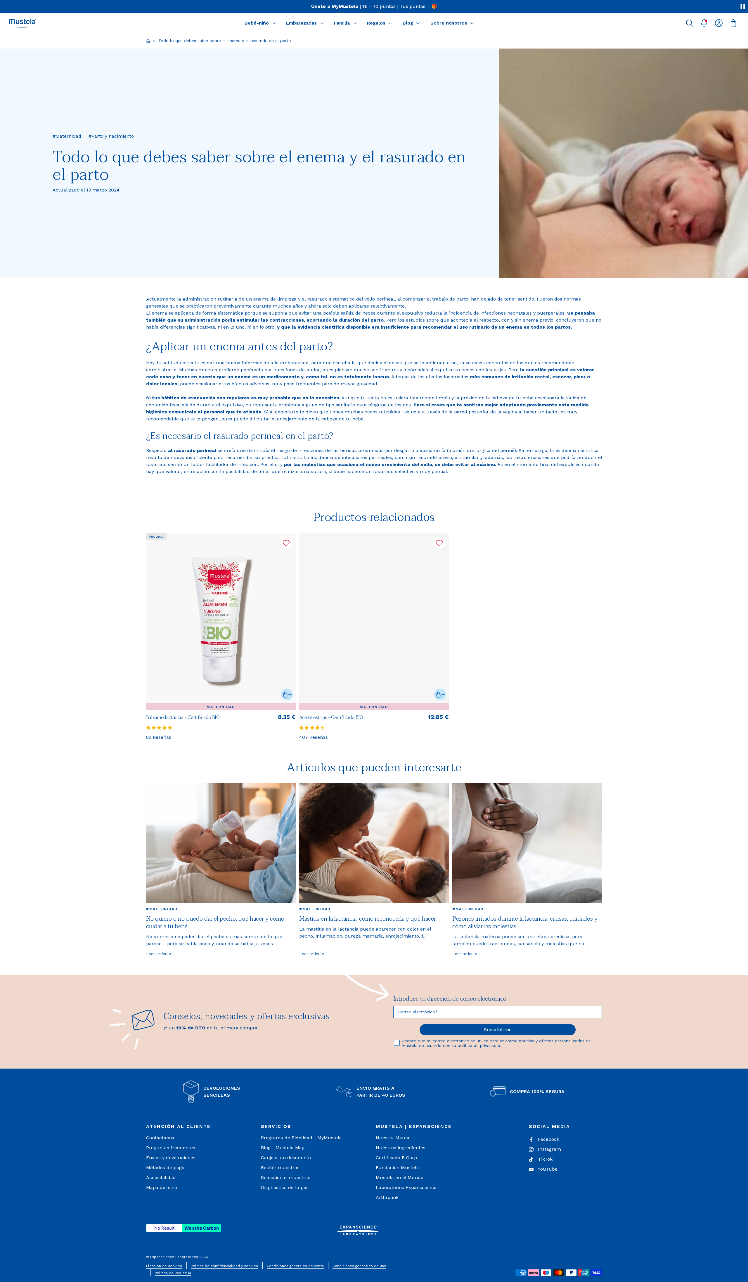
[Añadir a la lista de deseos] (286, 543)
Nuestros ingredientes (400, 1147)
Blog (408, 23)
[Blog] (418, 23)
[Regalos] (390, 23)
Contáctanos (160, 1137)
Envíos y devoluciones (170, 1157)
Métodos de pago (165, 1167)
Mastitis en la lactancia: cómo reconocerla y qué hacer (367, 919)
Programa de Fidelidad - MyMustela (301, 1137)
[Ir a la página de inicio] (148, 41)
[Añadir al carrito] (287, 694)
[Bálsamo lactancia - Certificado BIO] (221, 621)
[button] (689, 23)
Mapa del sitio (161, 1187)
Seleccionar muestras (285, 1177)
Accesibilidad (161, 1177)
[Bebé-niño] (273, 23)
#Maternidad (162, 909)
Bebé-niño (257, 23)
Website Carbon (201, 1228)
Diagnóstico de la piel (285, 1187)
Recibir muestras (280, 1167)
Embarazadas (301, 23)
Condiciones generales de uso (359, 1266)
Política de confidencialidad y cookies (224, 1266)
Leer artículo (158, 953)
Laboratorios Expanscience (406, 1187)
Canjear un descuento (286, 1157)
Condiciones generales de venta (295, 1266)
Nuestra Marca (392, 1137)
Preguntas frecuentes (170, 1147)
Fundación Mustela (397, 1167)
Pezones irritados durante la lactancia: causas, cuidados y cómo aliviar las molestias (525, 922)
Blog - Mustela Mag (282, 1147)
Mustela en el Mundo (399, 1177)
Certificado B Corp (396, 1157)
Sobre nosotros (448, 23)
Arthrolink (387, 1197)
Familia (342, 23)
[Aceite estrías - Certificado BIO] (374, 621)
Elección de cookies (164, 1266)
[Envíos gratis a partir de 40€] (374, 6)
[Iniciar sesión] (719, 23)
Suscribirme (498, 1029)
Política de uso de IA (173, 1273)
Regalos (376, 23)
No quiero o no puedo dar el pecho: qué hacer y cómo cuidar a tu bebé (215, 922)
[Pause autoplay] (742, 6)
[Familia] (354, 23)
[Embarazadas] (321, 23)
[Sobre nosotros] (472, 23)
